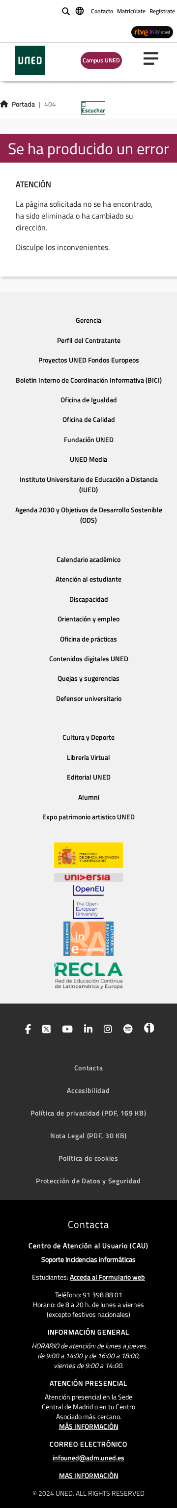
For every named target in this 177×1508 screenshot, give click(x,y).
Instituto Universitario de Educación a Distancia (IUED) (89, 485)
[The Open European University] (88, 902)
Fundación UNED (89, 439)
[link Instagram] (106, 1030)
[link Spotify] (126, 1030)
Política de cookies (88, 1158)
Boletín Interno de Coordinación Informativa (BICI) (89, 380)
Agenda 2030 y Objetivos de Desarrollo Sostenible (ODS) (88, 515)
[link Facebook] (26, 1030)
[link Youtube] (65, 1030)
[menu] (155, 58)
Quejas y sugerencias (88, 678)
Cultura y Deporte (88, 737)
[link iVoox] (146, 1030)
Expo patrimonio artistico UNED (88, 816)
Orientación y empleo (88, 619)
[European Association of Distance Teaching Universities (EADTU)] (88, 939)
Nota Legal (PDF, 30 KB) (88, 1135)
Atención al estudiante (88, 579)
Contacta (88, 1067)
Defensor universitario (88, 698)
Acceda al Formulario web (107, 1277)
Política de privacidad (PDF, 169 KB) (88, 1113)
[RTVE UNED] (152, 31)
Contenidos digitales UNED (88, 658)
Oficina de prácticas (88, 639)
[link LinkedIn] (86, 1030)
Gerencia (88, 320)
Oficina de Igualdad (88, 399)
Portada (23, 104)
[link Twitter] (44, 1030)
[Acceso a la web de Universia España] (88, 876)
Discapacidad (88, 599)
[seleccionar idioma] (80, 10)
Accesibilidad (88, 1090)
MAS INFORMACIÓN (88, 1475)
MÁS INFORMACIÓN (88, 1426)
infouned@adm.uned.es (88, 1457)
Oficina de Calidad (88, 419)
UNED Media (88, 459)
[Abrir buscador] (66, 11)
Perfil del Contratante (88, 340)
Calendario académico (88, 559)
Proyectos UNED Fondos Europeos (88, 360)
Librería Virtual (88, 757)
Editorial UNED (89, 777)
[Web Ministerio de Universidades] (88, 855)
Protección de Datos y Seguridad (88, 1180)
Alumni (88, 797)
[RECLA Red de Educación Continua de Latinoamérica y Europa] (88, 975)
